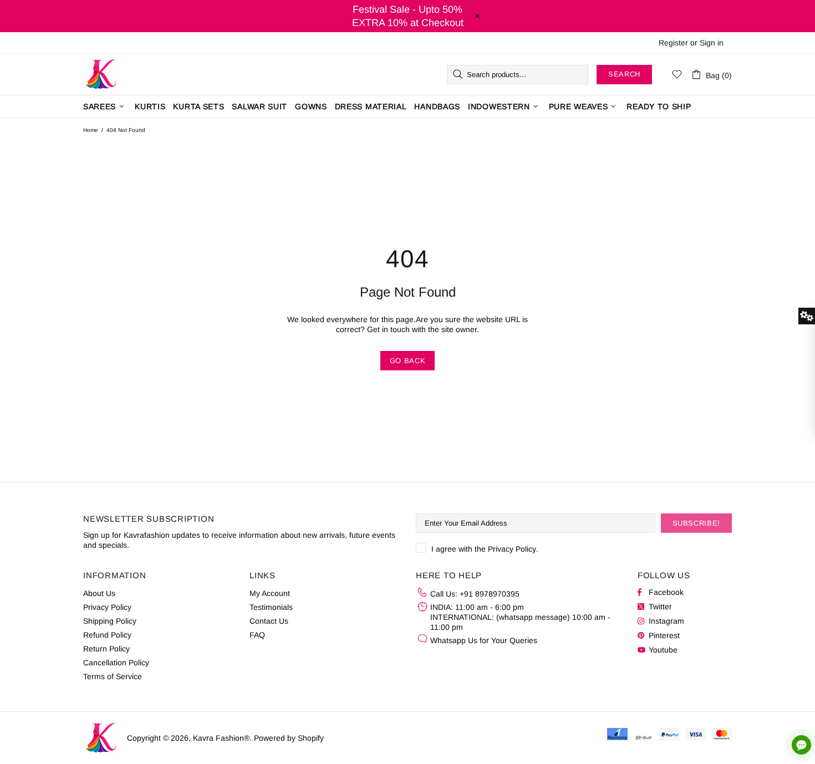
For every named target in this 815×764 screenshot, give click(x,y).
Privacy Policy (512, 548)
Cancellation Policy (116, 662)
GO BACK (408, 360)
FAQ (257, 634)
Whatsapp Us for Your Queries (483, 640)
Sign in (712, 42)
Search (624, 74)
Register (673, 42)
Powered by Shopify (289, 738)
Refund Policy (107, 634)
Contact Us (268, 621)
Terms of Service (112, 676)
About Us (99, 593)
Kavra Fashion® (101, 74)
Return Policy (106, 648)
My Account (269, 593)
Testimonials (271, 607)
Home (90, 130)
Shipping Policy (109, 621)
